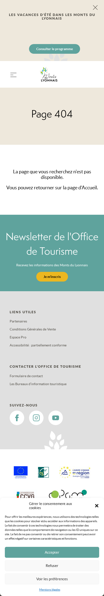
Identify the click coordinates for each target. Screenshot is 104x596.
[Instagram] (36, 418)
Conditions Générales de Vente (33, 329)
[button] (96, 505)
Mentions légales (49, 589)
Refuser (52, 566)
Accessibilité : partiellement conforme (38, 345)
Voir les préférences (52, 579)
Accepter (52, 552)
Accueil (89, 187)
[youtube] (55, 418)
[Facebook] (17, 418)
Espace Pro (18, 337)
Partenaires (18, 321)
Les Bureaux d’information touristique (38, 384)
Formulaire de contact (26, 376)
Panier (92, 77)
